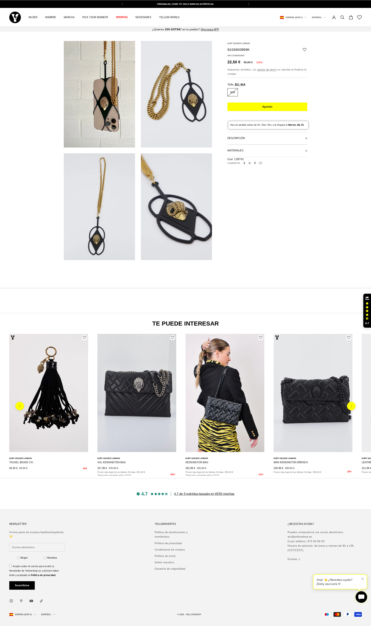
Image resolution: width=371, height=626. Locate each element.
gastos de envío (267, 69)
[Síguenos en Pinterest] (21, 601)
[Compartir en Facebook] (244, 163)
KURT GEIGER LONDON (238, 43)
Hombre (52, 557)
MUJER (33, 17)
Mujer (24, 557)
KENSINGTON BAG (197, 462)
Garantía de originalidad (170, 568)
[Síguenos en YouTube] (31, 601)
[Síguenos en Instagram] (11, 601)
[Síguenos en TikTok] (41, 601)
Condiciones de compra (170, 549)
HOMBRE (50, 17)
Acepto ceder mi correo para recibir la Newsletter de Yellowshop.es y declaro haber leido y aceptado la (34, 571)
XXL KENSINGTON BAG (111, 462)
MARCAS (69, 17)
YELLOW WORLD (169, 17)
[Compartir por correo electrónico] (260, 163)
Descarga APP (210, 29)
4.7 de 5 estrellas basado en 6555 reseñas (204, 493)
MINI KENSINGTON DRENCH (291, 462)
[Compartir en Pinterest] (255, 163)
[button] (367, 311)
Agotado (267, 106)
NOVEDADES (143, 17)
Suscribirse (22, 585)
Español (317, 17)
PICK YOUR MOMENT (95, 17)
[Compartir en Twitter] (249, 163)
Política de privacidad (43, 575)
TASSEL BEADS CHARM (22, 462)
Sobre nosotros (164, 562)
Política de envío (165, 555)
